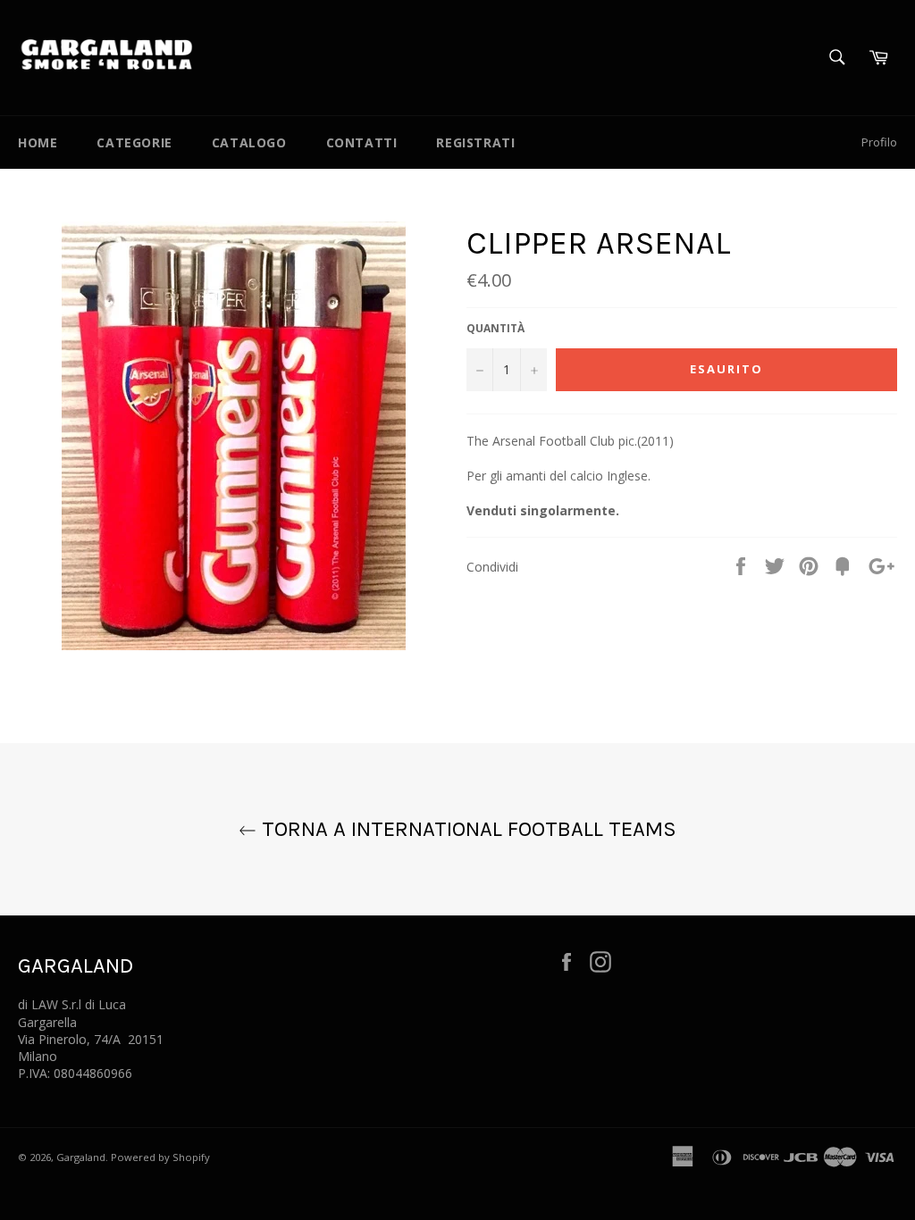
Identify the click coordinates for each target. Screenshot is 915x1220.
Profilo (879, 142)
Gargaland (80, 1157)
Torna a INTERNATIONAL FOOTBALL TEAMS (466, 828)
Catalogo (249, 142)
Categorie (134, 142)
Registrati (475, 142)
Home (37, 142)
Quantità (495, 329)
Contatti (362, 142)
